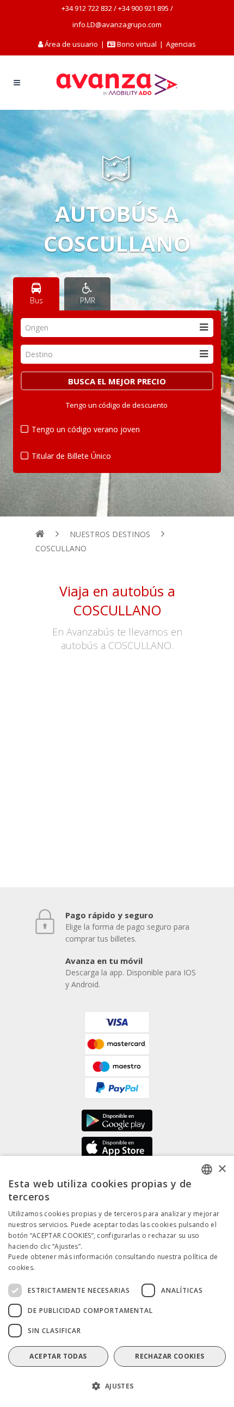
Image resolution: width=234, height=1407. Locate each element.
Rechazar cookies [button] (169, 1356)
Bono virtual (136, 44)
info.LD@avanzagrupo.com (117, 24)
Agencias (181, 44)
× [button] (222, 1169)
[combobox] (117, 327)
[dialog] (117, 1281)
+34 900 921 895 (143, 8)
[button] (117, 1386)
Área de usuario (71, 44)
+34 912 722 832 (86, 8)
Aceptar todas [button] (58, 1356)
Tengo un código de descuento (117, 405)
